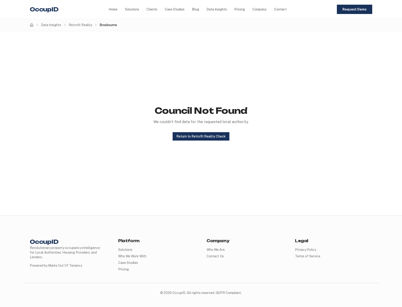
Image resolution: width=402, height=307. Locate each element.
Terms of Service (307, 256)
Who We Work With (132, 256)
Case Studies (174, 9)
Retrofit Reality (80, 25)
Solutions (132, 9)
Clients (152, 9)
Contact (280, 9)
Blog (195, 9)
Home (113, 9)
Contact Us (215, 256)
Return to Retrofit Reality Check (201, 136)
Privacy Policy (305, 250)
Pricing (239, 9)
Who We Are (216, 250)
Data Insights (217, 9)
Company (259, 9)
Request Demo (354, 9)
